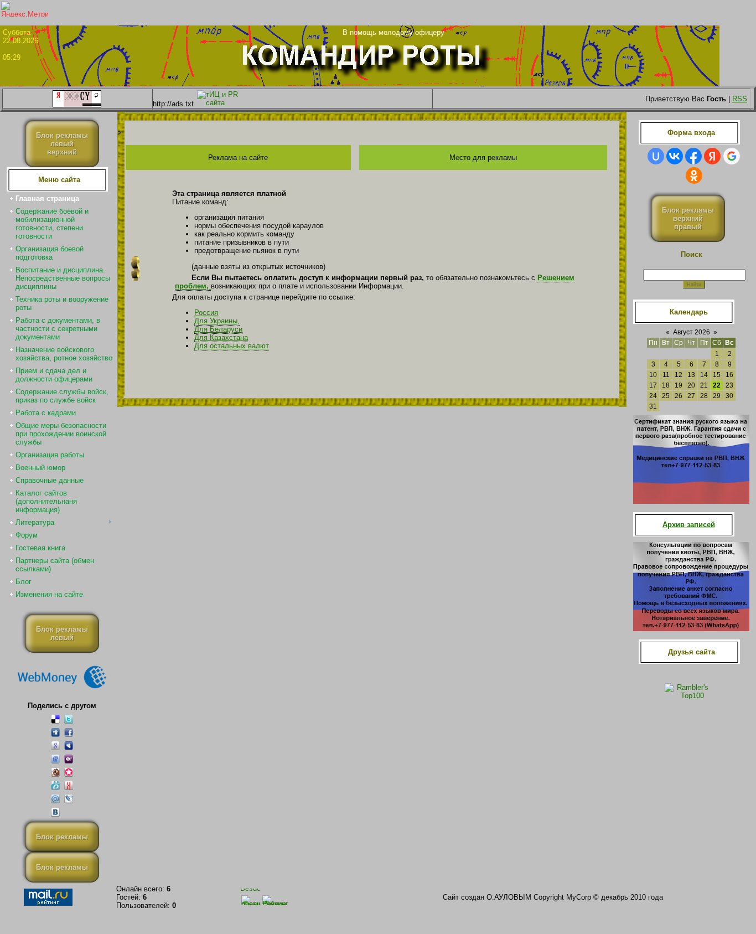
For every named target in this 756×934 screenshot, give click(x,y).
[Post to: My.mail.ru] (55, 798)
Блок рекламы (62, 837)
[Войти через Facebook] (693, 156)
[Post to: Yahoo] (68, 759)
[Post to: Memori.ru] (68, 772)
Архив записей (688, 524)
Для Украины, (217, 321)
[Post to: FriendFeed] (55, 759)
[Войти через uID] (656, 156)
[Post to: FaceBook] (68, 732)
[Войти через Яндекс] (712, 156)
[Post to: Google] (55, 745)
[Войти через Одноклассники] (694, 175)
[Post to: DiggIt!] (55, 732)
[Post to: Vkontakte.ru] (55, 812)
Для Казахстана (221, 337)
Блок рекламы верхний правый (688, 218)
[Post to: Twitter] (68, 719)
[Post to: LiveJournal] (68, 798)
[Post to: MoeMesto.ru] (55, 785)
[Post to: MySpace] (68, 745)
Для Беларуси (218, 329)
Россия (206, 312)
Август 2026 (691, 332)
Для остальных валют (231, 346)
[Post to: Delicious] (55, 719)
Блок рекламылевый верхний (62, 143)
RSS (739, 99)
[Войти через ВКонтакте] (674, 156)
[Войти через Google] (732, 156)
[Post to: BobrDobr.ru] (55, 772)
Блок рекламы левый (62, 633)
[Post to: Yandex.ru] (68, 785)
